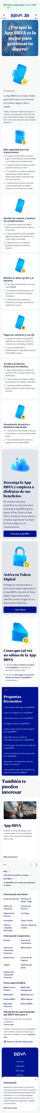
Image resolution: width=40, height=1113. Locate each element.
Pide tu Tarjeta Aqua (15, 5)
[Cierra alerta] (34, 4)
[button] (20, 707)
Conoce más (9, 1025)
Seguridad (20, 1066)
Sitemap (20, 1062)
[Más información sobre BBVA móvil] (20, 810)
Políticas (20, 1075)
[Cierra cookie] (35, 1079)
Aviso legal (20, 1071)
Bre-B (13, 287)
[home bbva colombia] (20, 15)
